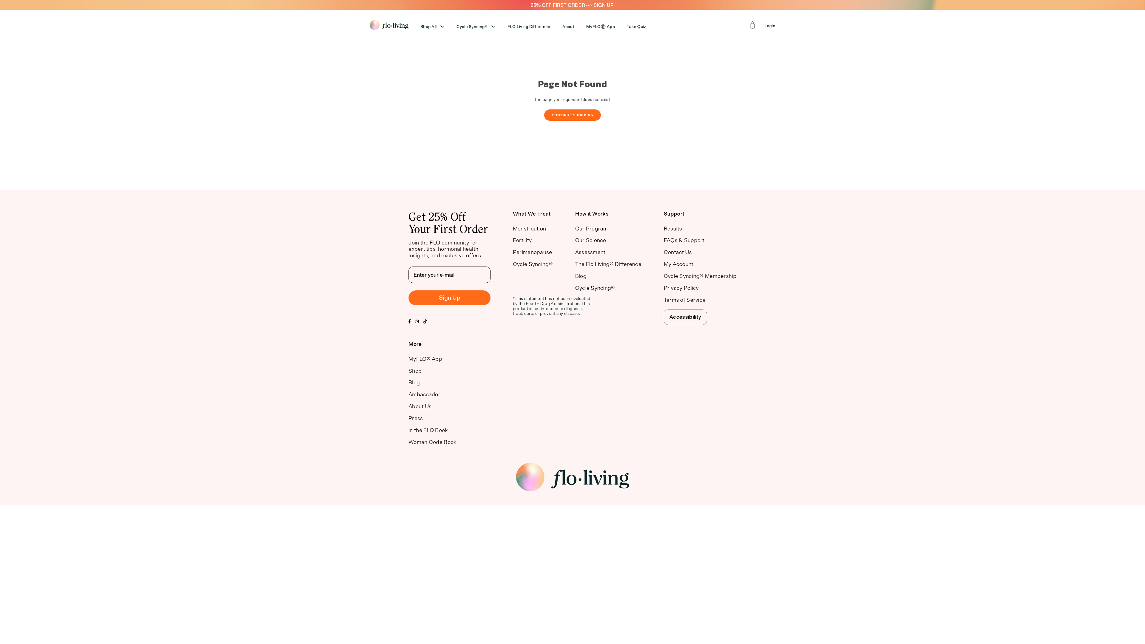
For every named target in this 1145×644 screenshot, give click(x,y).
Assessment (590, 252)
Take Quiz (636, 26)
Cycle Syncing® (472, 26)
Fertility (522, 240)
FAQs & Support (684, 240)
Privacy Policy (681, 288)
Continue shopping (572, 115)
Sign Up (449, 297)
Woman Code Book (432, 442)
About (568, 26)
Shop (415, 371)
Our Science (590, 240)
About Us (420, 406)
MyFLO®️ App (600, 26)
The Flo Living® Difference (608, 264)
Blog (581, 276)
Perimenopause (532, 252)
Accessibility (685, 317)
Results (673, 228)
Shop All (428, 26)
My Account (679, 264)
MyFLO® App (425, 359)
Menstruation (529, 228)
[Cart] (752, 25)
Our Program (591, 228)
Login (770, 25)
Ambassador (424, 394)
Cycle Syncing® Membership (700, 276)
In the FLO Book (428, 430)
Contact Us (678, 252)
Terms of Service (684, 300)
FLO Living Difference (528, 26)
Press (416, 418)
